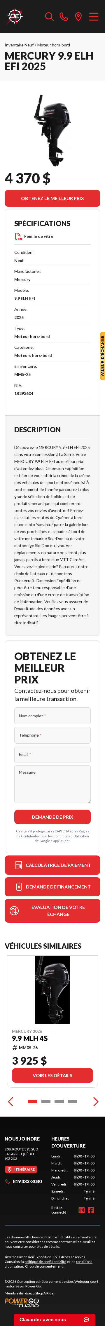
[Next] (94, 1101)
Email (25, 754)
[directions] (78, 16)
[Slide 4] (72, 1101)
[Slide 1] (32, 1101)
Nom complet (32, 715)
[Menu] (93, 16)
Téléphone (30, 735)
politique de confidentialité (45, 1261)
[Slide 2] (46, 1101)
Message (27, 772)
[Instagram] (81, 1210)
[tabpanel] (72, 1177)
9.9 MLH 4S (30, 1038)
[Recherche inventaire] (49, 16)
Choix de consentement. (44, 1266)
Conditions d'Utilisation (71, 836)
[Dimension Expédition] (14, 16)
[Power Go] (52, 1302)
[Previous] (10, 1101)
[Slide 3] (59, 1101)
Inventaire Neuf (19, 44)
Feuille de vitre (38, 236)
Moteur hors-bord (53, 44)
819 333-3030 (27, 1181)
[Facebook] (91, 1210)
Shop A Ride (44, 1293)
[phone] (63, 16)
